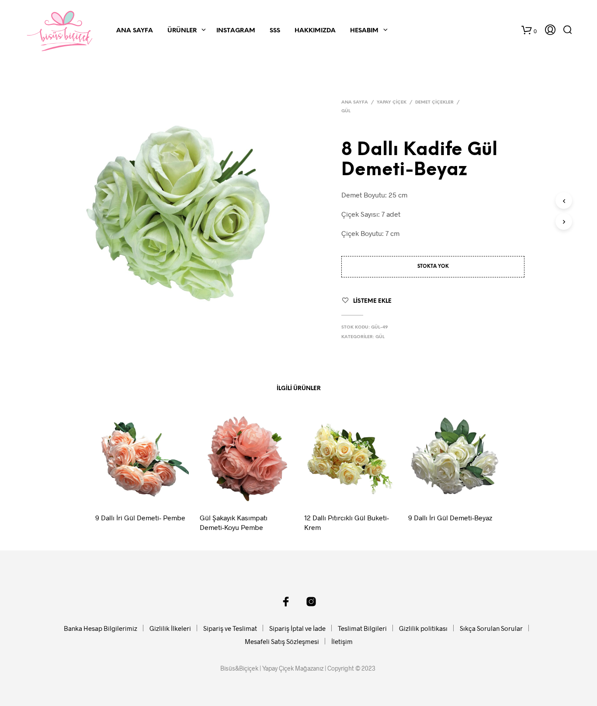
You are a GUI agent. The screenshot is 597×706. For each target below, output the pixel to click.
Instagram (235, 31)
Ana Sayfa (134, 31)
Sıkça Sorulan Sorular (491, 628)
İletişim (342, 641)
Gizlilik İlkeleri (170, 628)
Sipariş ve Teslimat (230, 628)
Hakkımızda (315, 31)
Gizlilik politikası (423, 628)
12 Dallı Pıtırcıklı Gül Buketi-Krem (346, 522)
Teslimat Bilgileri (362, 628)
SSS (275, 31)
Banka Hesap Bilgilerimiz (100, 628)
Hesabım (364, 31)
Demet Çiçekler (434, 102)
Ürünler (182, 31)
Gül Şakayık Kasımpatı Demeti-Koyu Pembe (233, 522)
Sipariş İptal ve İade (297, 628)
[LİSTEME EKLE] (150, 493)
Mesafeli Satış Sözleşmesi (282, 641)
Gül (346, 111)
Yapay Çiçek (391, 102)
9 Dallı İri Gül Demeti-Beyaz (450, 517)
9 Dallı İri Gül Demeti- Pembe (140, 517)
